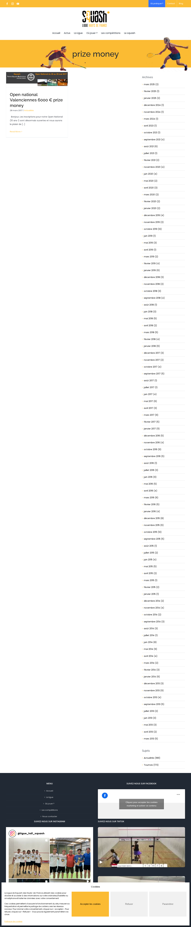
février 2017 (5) (152, 421)
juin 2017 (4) (150, 394)
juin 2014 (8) (150, 642)
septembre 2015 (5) (154, 538)
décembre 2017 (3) (154, 352)
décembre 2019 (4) (154, 215)
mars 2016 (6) (151, 497)
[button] (29, 858)
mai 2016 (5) (150, 483)
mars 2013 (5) (151, 738)
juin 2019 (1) (150, 235)
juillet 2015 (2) (151, 552)
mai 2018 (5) (150, 318)
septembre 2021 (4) (154, 139)
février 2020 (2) (152, 201)
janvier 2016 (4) (152, 511)
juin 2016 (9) (150, 477)
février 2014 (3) (152, 669)
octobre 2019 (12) (153, 229)
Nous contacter (49, 816)
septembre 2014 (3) (154, 621)
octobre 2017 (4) (152, 366)
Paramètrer (167, 904)
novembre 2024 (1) (154, 111)
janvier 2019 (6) (152, 270)
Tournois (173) (151, 764)
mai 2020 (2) (150, 180)
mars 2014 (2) (151, 662)
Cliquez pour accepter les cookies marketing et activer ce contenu (141, 804)
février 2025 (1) (151, 91)
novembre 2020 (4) (154, 167)
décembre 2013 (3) (154, 683)
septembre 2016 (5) (154, 456)
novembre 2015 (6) (154, 525)
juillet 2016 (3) (151, 470)
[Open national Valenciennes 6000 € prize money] (37, 79)
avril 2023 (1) (150, 125)
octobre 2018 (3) (152, 291)
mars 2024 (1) (151, 118)
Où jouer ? (49, 803)
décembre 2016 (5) (154, 435)
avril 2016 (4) (150, 490)
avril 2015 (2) (150, 573)
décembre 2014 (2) (154, 600)
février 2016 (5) (152, 504)
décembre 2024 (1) (154, 105)
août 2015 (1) (150, 545)
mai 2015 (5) (150, 566)
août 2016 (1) (150, 463)
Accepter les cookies (90, 904)
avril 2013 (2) (150, 731)
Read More (15, 131)
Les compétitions (50, 810)
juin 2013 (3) (150, 717)
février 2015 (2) (151, 587)
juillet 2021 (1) (150, 153)
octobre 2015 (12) (153, 532)
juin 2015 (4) (150, 559)
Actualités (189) (152, 757)
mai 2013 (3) (150, 724)
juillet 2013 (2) (151, 711)
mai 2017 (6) (150, 401)
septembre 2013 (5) (154, 704)
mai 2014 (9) (150, 649)
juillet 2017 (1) (151, 387)
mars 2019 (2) (151, 256)
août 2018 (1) (150, 304)
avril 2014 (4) (150, 656)
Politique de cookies (13, 921)
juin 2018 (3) (150, 311)
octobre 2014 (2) (152, 614)
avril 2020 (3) (151, 187)
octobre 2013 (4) (152, 697)
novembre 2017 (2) (154, 359)
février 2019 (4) (152, 263)
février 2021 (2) (151, 160)
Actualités (29, 110)
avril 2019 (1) (150, 249)
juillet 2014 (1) (151, 635)
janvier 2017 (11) (152, 428)
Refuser (129, 904)
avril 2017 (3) (150, 408)
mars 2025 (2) (151, 84)
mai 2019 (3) (150, 242)
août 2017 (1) (150, 380)
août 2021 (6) (151, 146)
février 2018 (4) (152, 339)
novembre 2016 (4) (154, 442)
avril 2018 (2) (150, 325)
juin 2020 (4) (150, 173)
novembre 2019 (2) (154, 222)
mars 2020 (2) (151, 194)
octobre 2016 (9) (152, 449)
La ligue (49, 797)
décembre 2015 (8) (154, 518)
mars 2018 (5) (151, 332)
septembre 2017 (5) (154, 373)
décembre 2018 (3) (154, 277)
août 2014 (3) (151, 628)
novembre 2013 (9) (154, 690)
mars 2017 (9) (151, 414)
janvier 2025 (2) (152, 98)
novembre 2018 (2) (154, 284)
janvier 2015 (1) (151, 594)
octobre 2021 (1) (152, 132)
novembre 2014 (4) (154, 607)
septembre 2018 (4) (154, 297)
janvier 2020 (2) (152, 208)
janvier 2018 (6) (152, 346)
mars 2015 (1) (150, 580)
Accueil (49, 791)
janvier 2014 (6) (152, 676)
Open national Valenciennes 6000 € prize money (36, 100)
